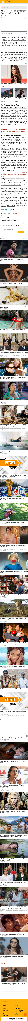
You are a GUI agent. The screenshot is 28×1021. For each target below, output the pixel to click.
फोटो (4, 1007)
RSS (16, 1013)
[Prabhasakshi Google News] (26, 33)
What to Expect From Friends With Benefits (12, 223)
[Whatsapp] (11, 210)
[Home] (2, 7)
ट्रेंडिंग (4, 1005)
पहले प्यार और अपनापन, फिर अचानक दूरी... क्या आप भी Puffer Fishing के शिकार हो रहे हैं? (13, 984)
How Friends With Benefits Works (10, 220)
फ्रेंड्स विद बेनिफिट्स (17, 225)
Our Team (17, 1015)
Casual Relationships (7, 225)
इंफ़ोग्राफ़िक (5, 1010)
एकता (2, 33)
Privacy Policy (18, 1011)
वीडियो (4, 1009)
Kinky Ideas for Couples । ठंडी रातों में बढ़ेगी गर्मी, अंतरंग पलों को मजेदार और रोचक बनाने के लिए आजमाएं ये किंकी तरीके (13, 131)
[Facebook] (25, 22)
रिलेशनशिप (6, 7)
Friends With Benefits (7, 218)
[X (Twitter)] (25, 25)
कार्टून (4, 1012)
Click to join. (15, 213)
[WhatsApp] (25, 28)
